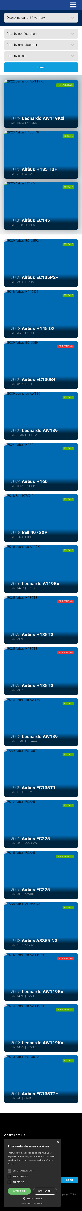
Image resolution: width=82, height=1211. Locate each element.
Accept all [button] (19, 1191)
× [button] (57, 1142)
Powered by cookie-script (32, 1203)
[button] (32, 1198)
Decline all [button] (45, 1191)
